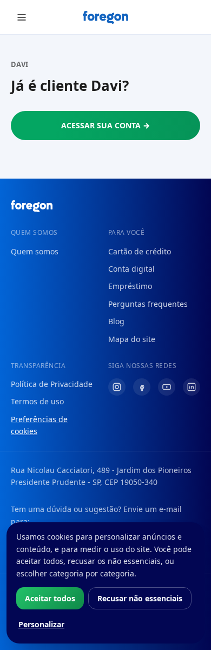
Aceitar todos (50, 598)
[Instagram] (117, 387)
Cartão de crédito (139, 251)
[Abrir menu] (21, 17)
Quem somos (34, 251)
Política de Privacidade (52, 384)
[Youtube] (166, 387)
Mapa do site (131, 339)
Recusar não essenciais (139, 598)
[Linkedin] (191, 387)
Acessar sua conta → (105, 125)
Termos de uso (37, 401)
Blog (116, 321)
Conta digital (131, 269)
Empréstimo (130, 286)
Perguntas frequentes (148, 304)
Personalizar (41, 624)
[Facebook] (141, 387)
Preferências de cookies (39, 425)
